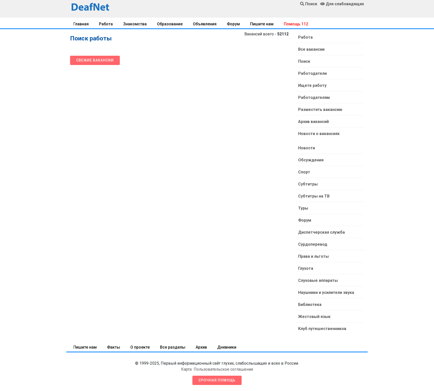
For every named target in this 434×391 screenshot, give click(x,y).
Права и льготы (313, 256)
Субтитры (308, 184)
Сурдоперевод (312, 244)
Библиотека (309, 304)
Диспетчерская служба (321, 232)
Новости (306, 148)
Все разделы (172, 347)
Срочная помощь (217, 380)
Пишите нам (262, 24)
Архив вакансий (313, 121)
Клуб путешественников (322, 328)
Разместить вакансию (320, 109)
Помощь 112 (296, 24)
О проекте (140, 347)
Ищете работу (312, 85)
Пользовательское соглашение (223, 369)
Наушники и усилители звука (326, 292)
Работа (106, 24)
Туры (303, 208)
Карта (186, 369)
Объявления (204, 24)
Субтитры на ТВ (314, 196)
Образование (170, 24)
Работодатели (312, 73)
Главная (81, 24)
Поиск (304, 61)
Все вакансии (311, 49)
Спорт (304, 172)
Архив (201, 347)
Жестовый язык (314, 316)
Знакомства (135, 24)
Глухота (305, 268)
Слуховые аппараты (318, 280)
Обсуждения (310, 160)
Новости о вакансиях (319, 133)
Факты (113, 347)
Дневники (226, 347)
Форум (233, 24)
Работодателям (314, 97)
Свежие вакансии (95, 60)
